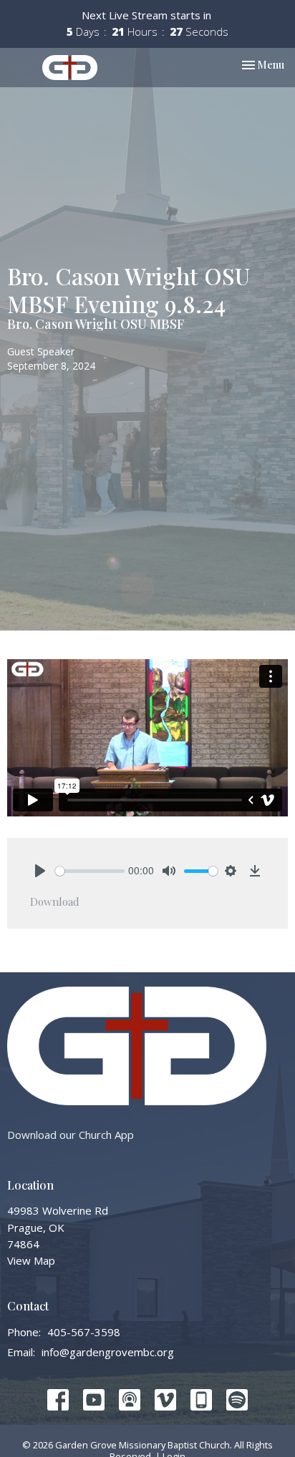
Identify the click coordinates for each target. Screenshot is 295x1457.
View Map (31, 1260)
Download (54, 901)
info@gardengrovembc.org (108, 1352)
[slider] (90, 871)
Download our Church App (70, 1134)
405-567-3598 (83, 1332)
